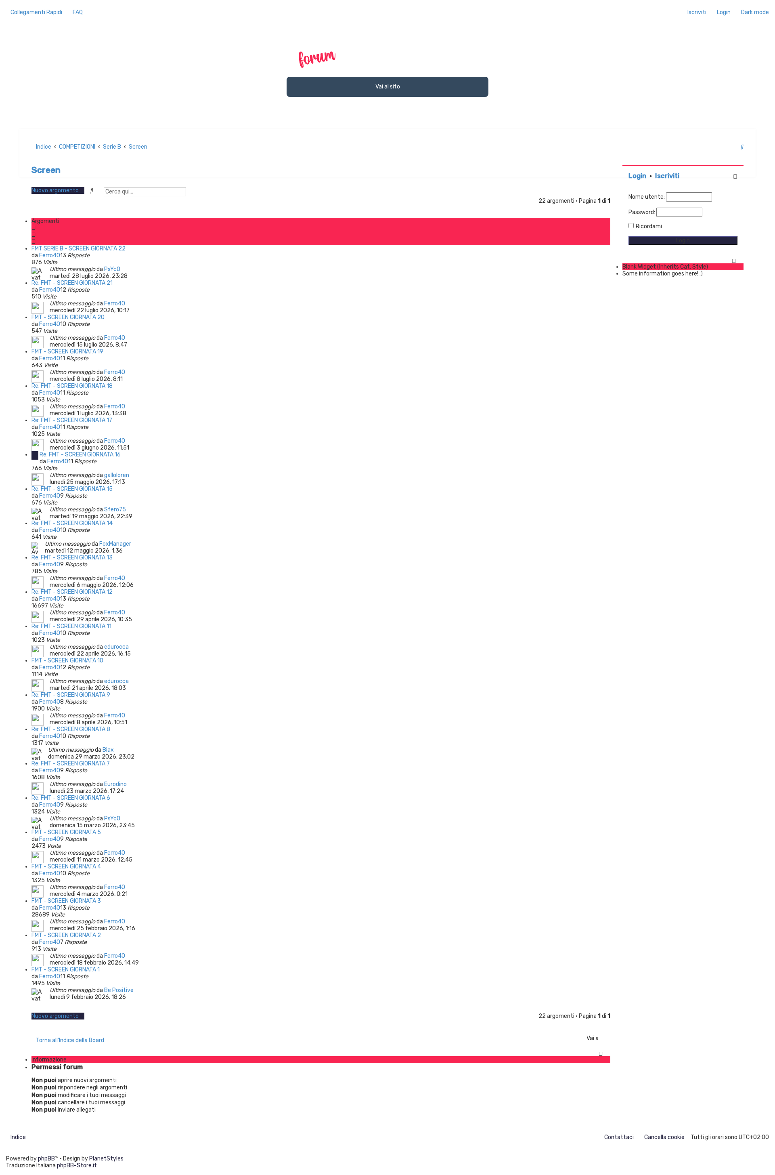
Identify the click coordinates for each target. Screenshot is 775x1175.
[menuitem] (75, 12)
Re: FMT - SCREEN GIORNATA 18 (72, 386)
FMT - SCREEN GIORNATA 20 (68, 317)
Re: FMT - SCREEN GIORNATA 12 (72, 592)
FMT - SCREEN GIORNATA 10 (67, 660)
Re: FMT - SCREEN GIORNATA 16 (80, 454)
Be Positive (119, 990)
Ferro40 (49, 255)
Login (637, 176)
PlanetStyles (106, 1158)
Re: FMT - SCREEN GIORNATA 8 (70, 729)
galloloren (116, 475)
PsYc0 (112, 269)
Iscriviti (667, 176)
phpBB (46, 1158)
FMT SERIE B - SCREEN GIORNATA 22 (78, 248)
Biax (108, 749)
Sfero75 (115, 509)
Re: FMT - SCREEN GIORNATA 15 (72, 489)
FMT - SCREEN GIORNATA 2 (66, 935)
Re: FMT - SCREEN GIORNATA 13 (72, 557)
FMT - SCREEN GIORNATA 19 (67, 351)
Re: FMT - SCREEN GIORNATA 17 (71, 420)
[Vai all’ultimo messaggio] (123, 269)
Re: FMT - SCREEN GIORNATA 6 (70, 798)
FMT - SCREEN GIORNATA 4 (66, 866)
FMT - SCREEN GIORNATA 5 (66, 832)
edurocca (116, 646)
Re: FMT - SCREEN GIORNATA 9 (70, 695)
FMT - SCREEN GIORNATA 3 (66, 901)
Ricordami (649, 226)
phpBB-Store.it (77, 1165)
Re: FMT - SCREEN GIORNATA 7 (70, 763)
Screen (46, 170)
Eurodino (115, 784)
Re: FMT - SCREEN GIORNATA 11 (71, 626)
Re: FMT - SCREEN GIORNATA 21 (72, 283)
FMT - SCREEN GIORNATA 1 (65, 969)
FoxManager (115, 543)
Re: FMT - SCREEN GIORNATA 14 (72, 523)
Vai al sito (387, 86)
